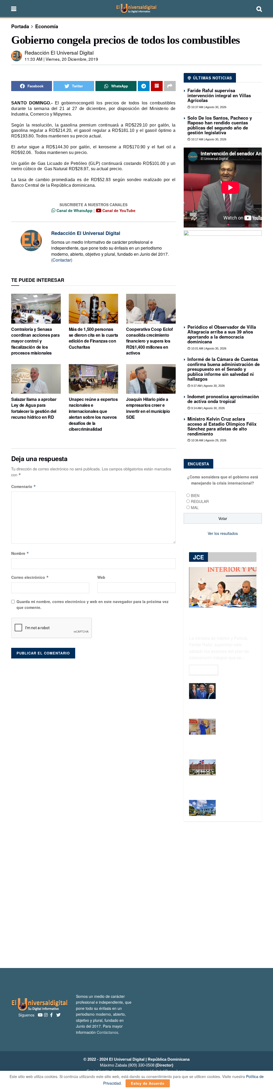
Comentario (23, 486)
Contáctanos (107, 1032)
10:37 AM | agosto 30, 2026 (208, 107)
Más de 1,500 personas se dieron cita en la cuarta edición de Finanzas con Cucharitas (93, 338)
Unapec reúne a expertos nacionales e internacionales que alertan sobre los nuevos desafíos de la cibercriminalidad (93, 414)
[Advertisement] (136, 894)
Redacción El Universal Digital (59, 52)
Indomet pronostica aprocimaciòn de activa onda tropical (223, 398)
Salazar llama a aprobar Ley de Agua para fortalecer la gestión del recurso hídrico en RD (34, 408)
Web (101, 577)
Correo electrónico (30, 577)
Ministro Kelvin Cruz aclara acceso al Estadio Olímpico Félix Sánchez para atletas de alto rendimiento (221, 426)
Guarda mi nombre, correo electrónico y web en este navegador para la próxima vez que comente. (92, 604)
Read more (203, 670)
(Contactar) (61, 260)
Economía (46, 26)
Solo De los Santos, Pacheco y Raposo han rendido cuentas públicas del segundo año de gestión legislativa (219, 125)
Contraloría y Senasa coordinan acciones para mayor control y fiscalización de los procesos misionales (35, 341)
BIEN (195, 495)
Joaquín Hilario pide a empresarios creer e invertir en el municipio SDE (148, 408)
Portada (20, 26)
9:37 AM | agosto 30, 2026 (207, 385)
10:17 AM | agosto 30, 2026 (208, 139)
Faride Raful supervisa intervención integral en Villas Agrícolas (219, 95)
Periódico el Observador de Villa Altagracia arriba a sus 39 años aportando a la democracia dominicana (221, 334)
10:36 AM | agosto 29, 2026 (208, 440)
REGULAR (200, 501)
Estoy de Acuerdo (147, 1083)
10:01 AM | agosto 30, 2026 (208, 348)
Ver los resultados (223, 533)
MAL (195, 507)
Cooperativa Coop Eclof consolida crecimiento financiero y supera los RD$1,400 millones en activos (149, 341)
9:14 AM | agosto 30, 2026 (207, 408)
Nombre (20, 553)
